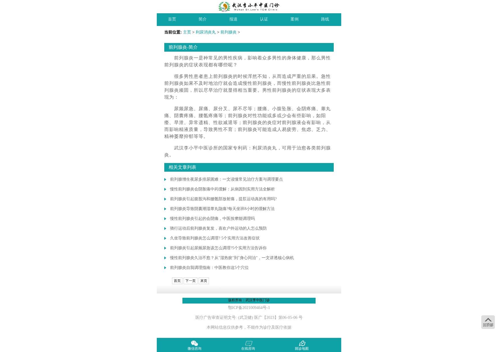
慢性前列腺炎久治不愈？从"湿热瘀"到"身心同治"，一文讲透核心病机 (232, 258)
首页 (172, 19)
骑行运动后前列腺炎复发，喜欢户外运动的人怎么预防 (218, 228)
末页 (203, 281)
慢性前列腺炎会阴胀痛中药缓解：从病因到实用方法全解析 (222, 189)
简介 (203, 19)
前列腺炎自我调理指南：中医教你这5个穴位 (209, 267)
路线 (325, 19)
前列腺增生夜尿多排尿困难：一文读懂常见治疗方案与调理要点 (226, 179)
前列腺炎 (228, 32)
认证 (264, 19)
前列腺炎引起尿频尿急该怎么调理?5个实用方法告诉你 (218, 248)
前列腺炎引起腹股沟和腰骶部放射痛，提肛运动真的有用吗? (223, 199)
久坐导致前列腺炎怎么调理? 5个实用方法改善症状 (215, 238)
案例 (294, 19)
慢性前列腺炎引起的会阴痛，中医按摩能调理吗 (212, 218)
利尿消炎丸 (206, 32)
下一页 (190, 281)
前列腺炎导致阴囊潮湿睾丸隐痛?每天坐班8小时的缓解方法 (222, 209)
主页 (187, 32)
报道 (233, 19)
